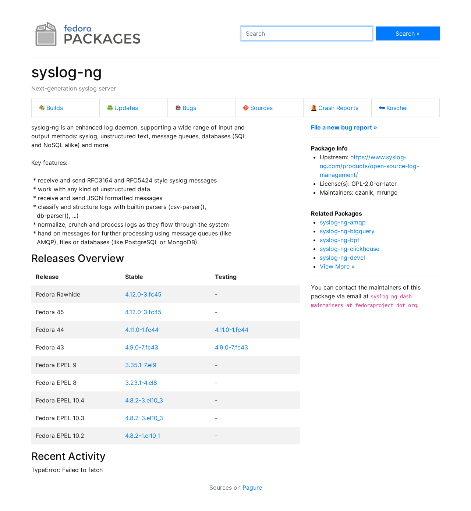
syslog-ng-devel (342, 257)
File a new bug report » (344, 127)
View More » (337, 266)
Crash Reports (338, 107)
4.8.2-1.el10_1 (142, 435)
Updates (126, 107)
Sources (261, 107)
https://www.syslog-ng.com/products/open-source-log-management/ (369, 165)
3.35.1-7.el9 (140, 365)
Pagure (252, 487)
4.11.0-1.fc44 (142, 329)
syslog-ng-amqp (343, 222)
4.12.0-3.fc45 (143, 294)
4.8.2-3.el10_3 (144, 400)
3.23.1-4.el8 (141, 382)
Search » (408, 33)
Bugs (189, 107)
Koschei (397, 107)
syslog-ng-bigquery (347, 231)
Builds (54, 107)
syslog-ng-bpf (340, 240)
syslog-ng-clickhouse (349, 248)
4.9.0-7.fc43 (141, 347)
